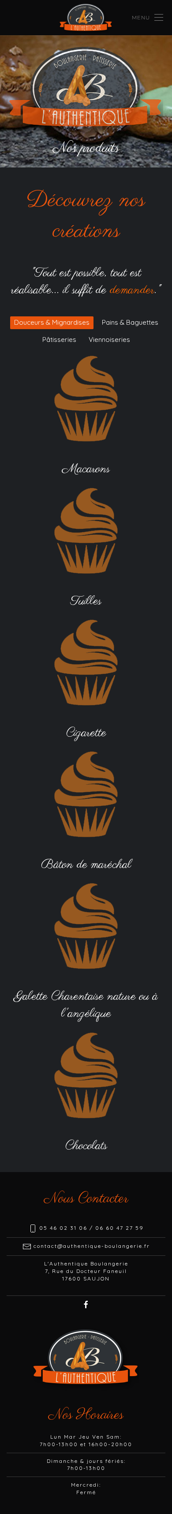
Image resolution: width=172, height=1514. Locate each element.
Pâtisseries (59, 339)
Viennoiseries (109, 339)
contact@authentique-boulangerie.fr (92, 1246)
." (135, 290)
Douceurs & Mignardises (52, 322)
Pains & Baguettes (130, 322)
